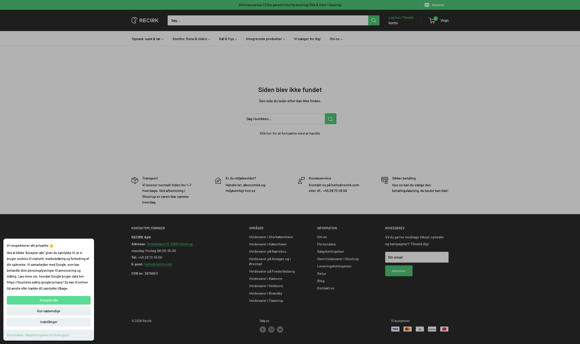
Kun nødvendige (48, 311)
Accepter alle (49, 300)
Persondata (15, 335)
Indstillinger (48, 322)
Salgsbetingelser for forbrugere (47, 335)
